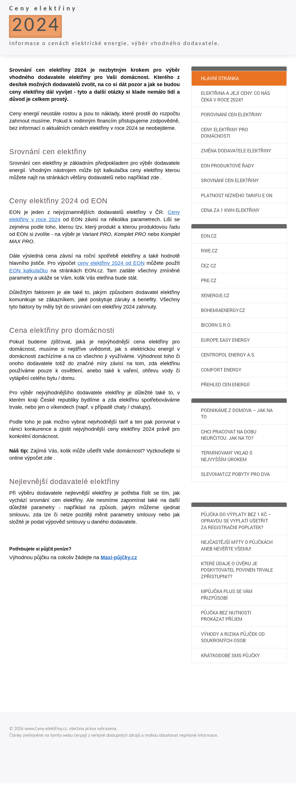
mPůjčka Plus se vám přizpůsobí (226, 594)
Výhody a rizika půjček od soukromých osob (233, 637)
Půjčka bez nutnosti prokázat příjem (226, 615)
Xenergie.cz (215, 295)
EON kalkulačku (28, 271)
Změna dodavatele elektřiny (236, 150)
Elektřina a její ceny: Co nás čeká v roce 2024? (235, 96)
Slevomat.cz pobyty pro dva (235, 474)
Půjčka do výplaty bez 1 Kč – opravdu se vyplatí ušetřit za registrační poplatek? (236, 520)
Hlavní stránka (220, 78)
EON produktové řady (227, 165)
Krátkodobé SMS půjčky (230, 655)
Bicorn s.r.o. (216, 325)
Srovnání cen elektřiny (230, 180)
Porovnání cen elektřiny (231, 114)
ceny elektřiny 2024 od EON (111, 263)
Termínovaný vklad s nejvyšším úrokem (226, 456)
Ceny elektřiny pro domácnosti (224, 132)
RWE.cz (209, 250)
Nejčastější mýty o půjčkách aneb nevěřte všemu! (237, 545)
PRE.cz (209, 280)
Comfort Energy (221, 370)
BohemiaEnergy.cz (223, 310)
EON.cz (209, 236)
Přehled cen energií (225, 384)
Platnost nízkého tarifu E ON (236, 195)
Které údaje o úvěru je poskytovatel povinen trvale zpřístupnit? (237, 569)
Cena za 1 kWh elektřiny (230, 210)
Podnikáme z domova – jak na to (237, 413)
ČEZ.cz (208, 266)
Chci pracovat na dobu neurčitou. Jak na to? (228, 434)
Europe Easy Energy (225, 340)
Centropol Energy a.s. (228, 355)
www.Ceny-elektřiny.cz (46, 729)
